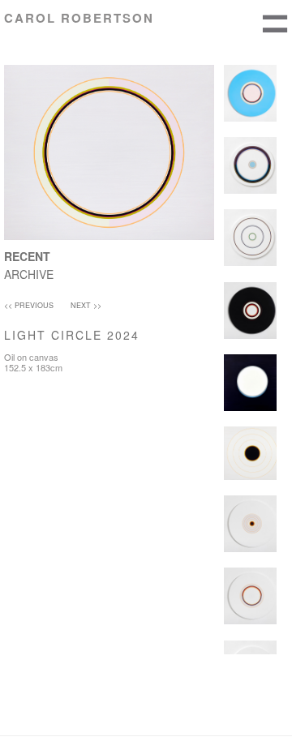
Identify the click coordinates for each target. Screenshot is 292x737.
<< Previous (29, 305)
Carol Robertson (79, 18)
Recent (27, 256)
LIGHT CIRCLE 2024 (72, 335)
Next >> (86, 305)
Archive (29, 274)
